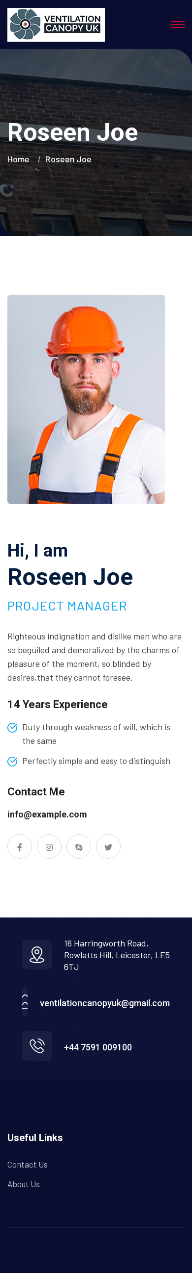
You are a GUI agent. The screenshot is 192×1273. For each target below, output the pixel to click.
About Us (23, 1184)
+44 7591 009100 (98, 1047)
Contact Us (27, 1164)
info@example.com (47, 814)
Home (20, 158)
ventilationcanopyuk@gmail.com (105, 1003)
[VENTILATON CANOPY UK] (56, 25)
